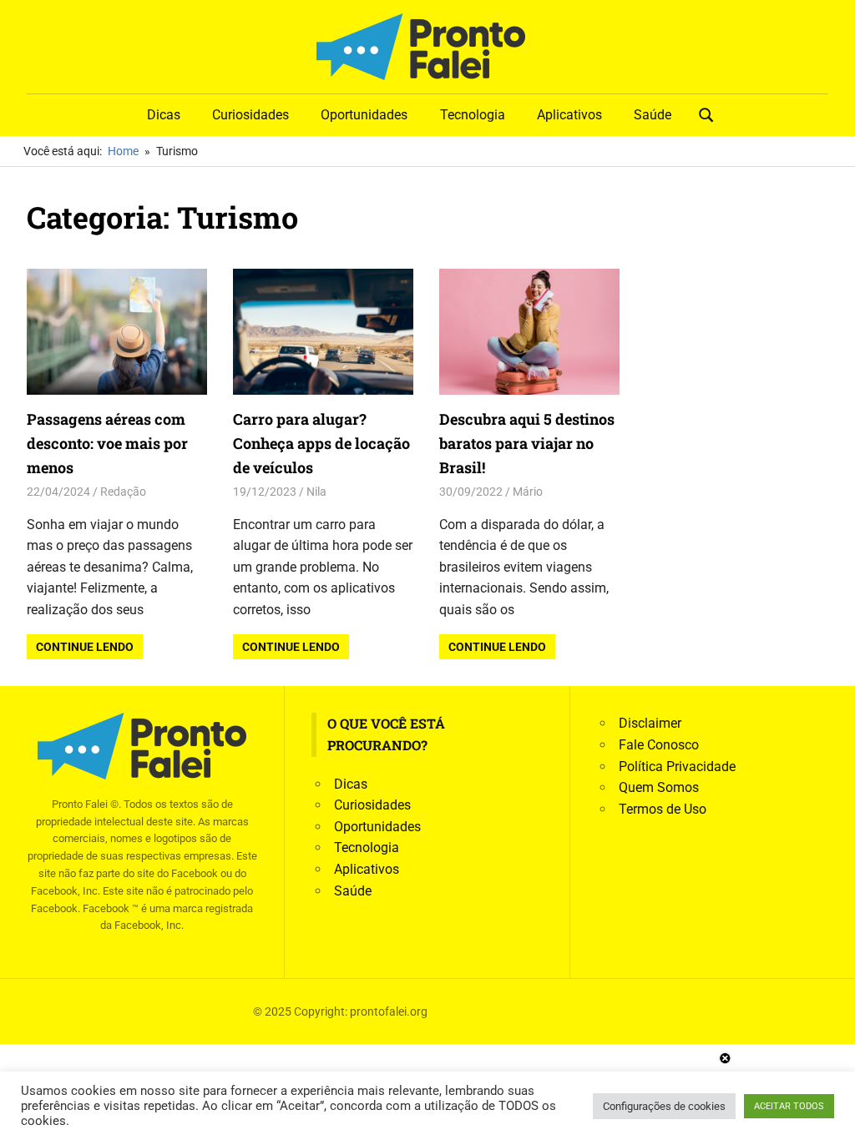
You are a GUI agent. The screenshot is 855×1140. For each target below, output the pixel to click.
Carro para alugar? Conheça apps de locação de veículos (321, 443)
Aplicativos (569, 115)
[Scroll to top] (830, 1115)
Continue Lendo (85, 646)
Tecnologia (472, 115)
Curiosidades (250, 115)
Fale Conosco (659, 745)
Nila (316, 491)
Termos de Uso (662, 809)
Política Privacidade (677, 766)
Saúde (652, 115)
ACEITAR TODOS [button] (789, 1106)
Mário (528, 491)
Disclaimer (650, 723)
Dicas (163, 115)
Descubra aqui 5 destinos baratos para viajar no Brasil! (527, 443)
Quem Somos (659, 787)
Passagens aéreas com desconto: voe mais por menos (107, 443)
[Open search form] (706, 113)
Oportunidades (364, 115)
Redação (123, 491)
